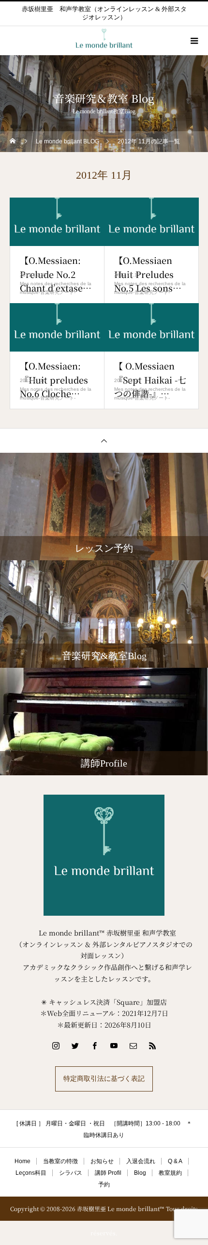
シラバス (70, 1172)
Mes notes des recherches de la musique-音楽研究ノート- (55, 288)
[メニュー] (193, 40)
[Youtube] (114, 1045)
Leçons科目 (30, 1172)
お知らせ (102, 1161)
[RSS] (152, 1045)
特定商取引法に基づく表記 (104, 1078)
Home (22, 1161)
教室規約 (170, 1172)
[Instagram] (55, 1045)
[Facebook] (94, 1045)
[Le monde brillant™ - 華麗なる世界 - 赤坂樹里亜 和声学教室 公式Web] (104, 855)
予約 (104, 1184)
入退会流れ (140, 1161)
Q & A (175, 1161)
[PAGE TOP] (104, 440)
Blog (140, 1172)
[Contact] (133, 1045)
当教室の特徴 (60, 1161)
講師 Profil (108, 1172)
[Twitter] (75, 1045)
